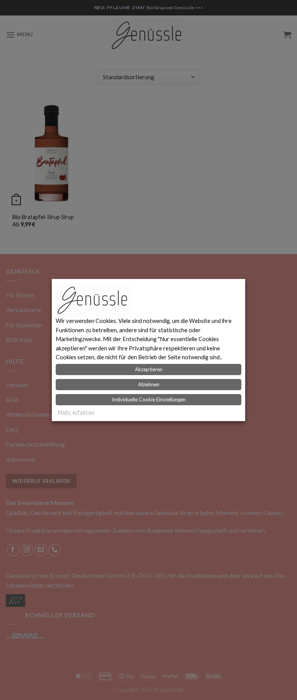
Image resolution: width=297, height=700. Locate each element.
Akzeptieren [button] (148, 369)
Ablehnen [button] (148, 384)
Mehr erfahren (76, 412)
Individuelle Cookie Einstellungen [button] (149, 399)
